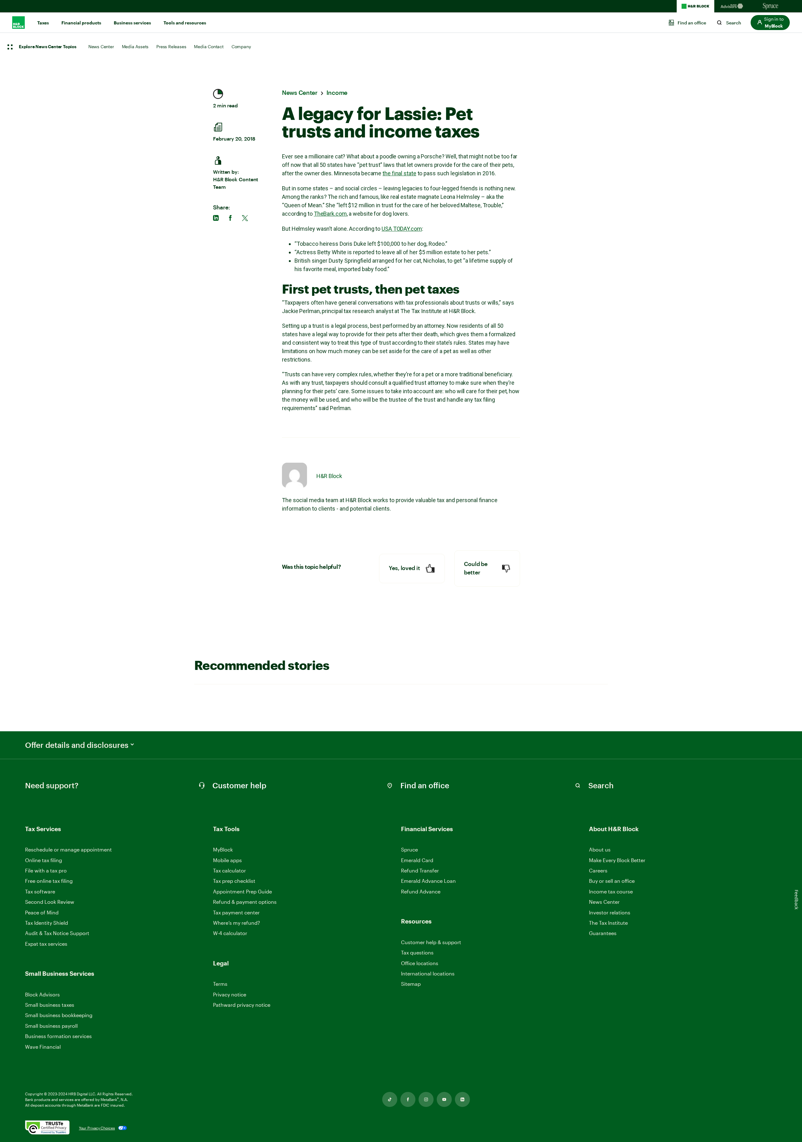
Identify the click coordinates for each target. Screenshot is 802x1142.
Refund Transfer (420, 870)
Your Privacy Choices (97, 1128)
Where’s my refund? (236, 923)
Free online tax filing (49, 881)
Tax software (40, 891)
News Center (101, 46)
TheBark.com (330, 213)
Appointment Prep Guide (242, 891)
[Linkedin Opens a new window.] (462, 1099)
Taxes (43, 22)
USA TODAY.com (402, 228)
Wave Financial (43, 1047)
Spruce (409, 849)
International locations (428, 973)
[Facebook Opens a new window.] (407, 1099)
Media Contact (208, 46)
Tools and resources (185, 22)
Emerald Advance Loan (428, 881)
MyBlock (223, 849)
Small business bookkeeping (58, 1015)
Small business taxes (49, 1005)
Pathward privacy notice (241, 1005)
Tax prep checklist (234, 881)
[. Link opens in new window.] (47, 1128)
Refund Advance (420, 891)
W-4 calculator (230, 933)
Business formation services (58, 1036)
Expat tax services (46, 944)
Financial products (81, 22)
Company (241, 46)
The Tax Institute (608, 923)
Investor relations (609, 912)
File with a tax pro (46, 870)
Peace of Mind (42, 912)
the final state (399, 173)
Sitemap (411, 984)
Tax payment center (236, 912)
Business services (132, 22)
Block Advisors (42, 994)
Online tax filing (43, 860)
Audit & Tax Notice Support (57, 933)
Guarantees (603, 933)
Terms (220, 984)
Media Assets (135, 46)
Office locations (419, 963)
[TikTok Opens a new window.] (389, 1099)
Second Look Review (49, 902)
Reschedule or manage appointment (68, 849)
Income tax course (611, 891)
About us (600, 849)
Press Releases (171, 46)
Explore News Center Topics (47, 47)
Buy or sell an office (612, 881)
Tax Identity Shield (46, 923)
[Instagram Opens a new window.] (426, 1099)
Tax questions (417, 952)
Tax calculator (229, 870)
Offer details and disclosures (76, 745)
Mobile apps (227, 860)
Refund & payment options (245, 902)
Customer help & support (431, 942)
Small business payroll (51, 1026)
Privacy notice (229, 994)
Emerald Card (417, 860)
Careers (598, 870)
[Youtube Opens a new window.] (444, 1099)
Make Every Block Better (617, 860)
